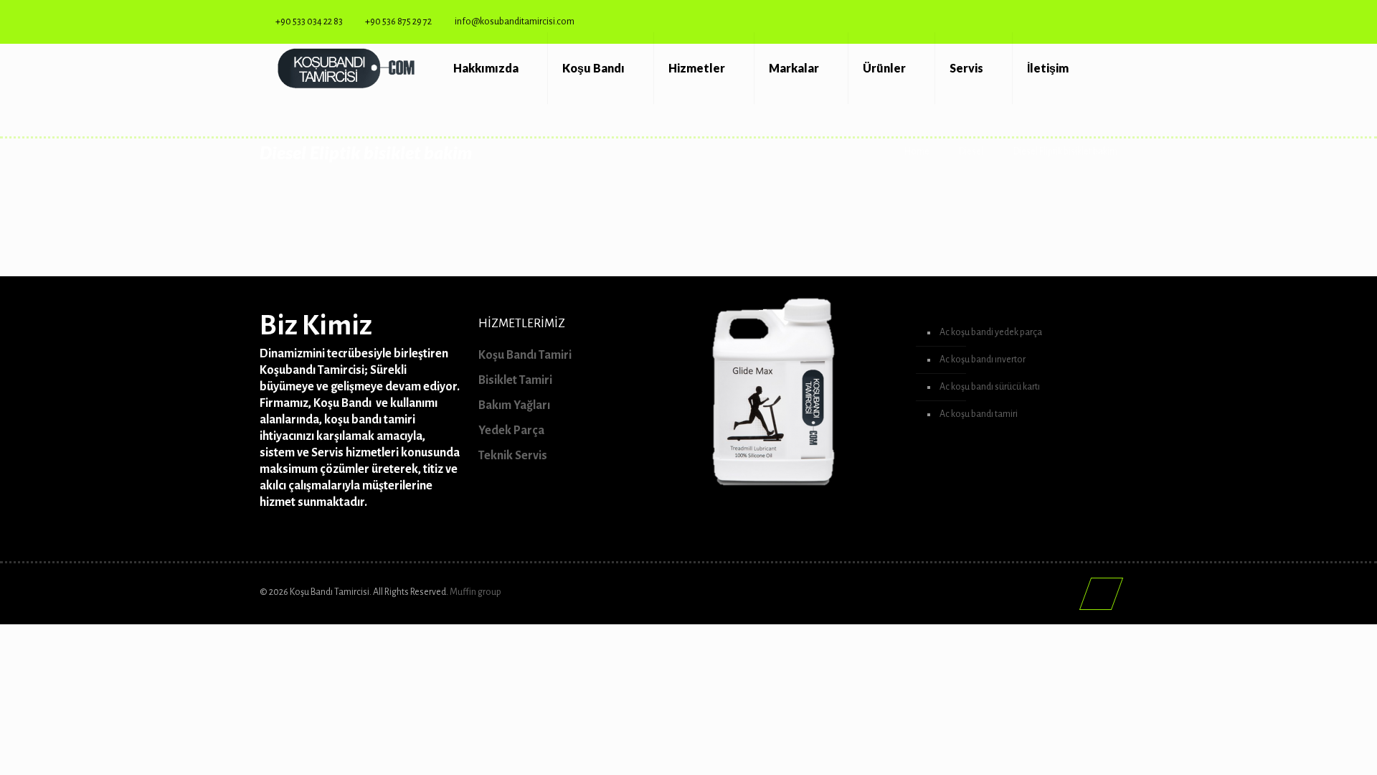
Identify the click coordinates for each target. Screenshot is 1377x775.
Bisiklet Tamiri (515, 380)
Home (916, 151)
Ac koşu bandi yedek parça (991, 332)
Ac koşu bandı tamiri (979, 414)
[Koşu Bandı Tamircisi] (345, 68)
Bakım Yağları (514, 405)
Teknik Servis (512, 455)
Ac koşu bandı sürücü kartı (990, 387)
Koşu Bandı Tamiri (525, 355)
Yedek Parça (511, 430)
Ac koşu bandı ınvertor (983, 359)
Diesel (971, 151)
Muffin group (475, 592)
